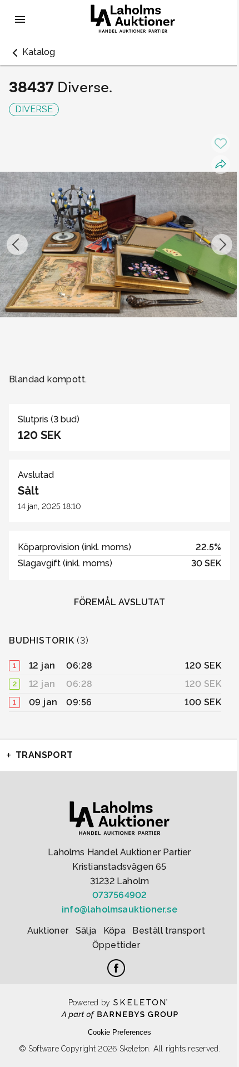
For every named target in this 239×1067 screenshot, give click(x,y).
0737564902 (119, 895)
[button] (32, 52)
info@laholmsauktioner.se (119, 909)
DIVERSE (34, 109)
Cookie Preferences (119, 1032)
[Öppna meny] (20, 19)
